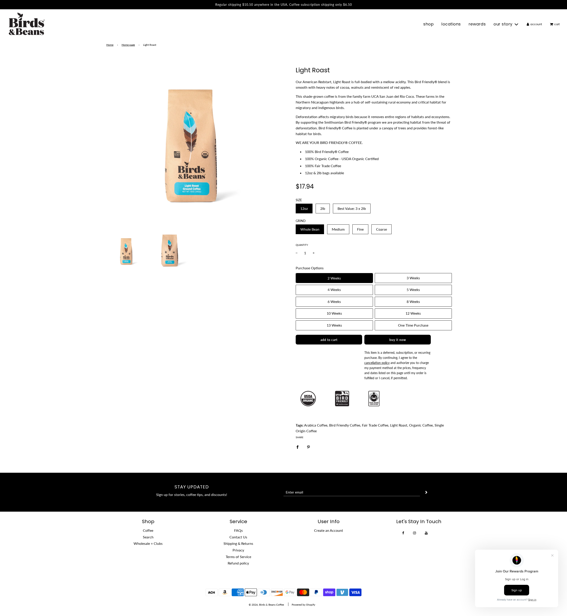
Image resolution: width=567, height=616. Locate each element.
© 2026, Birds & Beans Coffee (266, 604)
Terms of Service (238, 557)
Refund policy (238, 563)
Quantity (302, 244)
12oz (304, 208)
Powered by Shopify (303, 604)
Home (109, 44)
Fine (360, 229)
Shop (428, 24)
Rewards (477, 24)
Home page (128, 44)
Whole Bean (309, 229)
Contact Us (238, 537)
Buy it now (397, 340)
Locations (451, 24)
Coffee (148, 530)
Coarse (381, 229)
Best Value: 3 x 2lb (352, 208)
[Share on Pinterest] (308, 446)
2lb (322, 208)
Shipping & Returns (238, 543)
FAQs (238, 530)
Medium (338, 229)
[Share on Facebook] (297, 446)
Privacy (238, 550)
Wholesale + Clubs (148, 543)
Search (148, 537)
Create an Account (328, 530)
